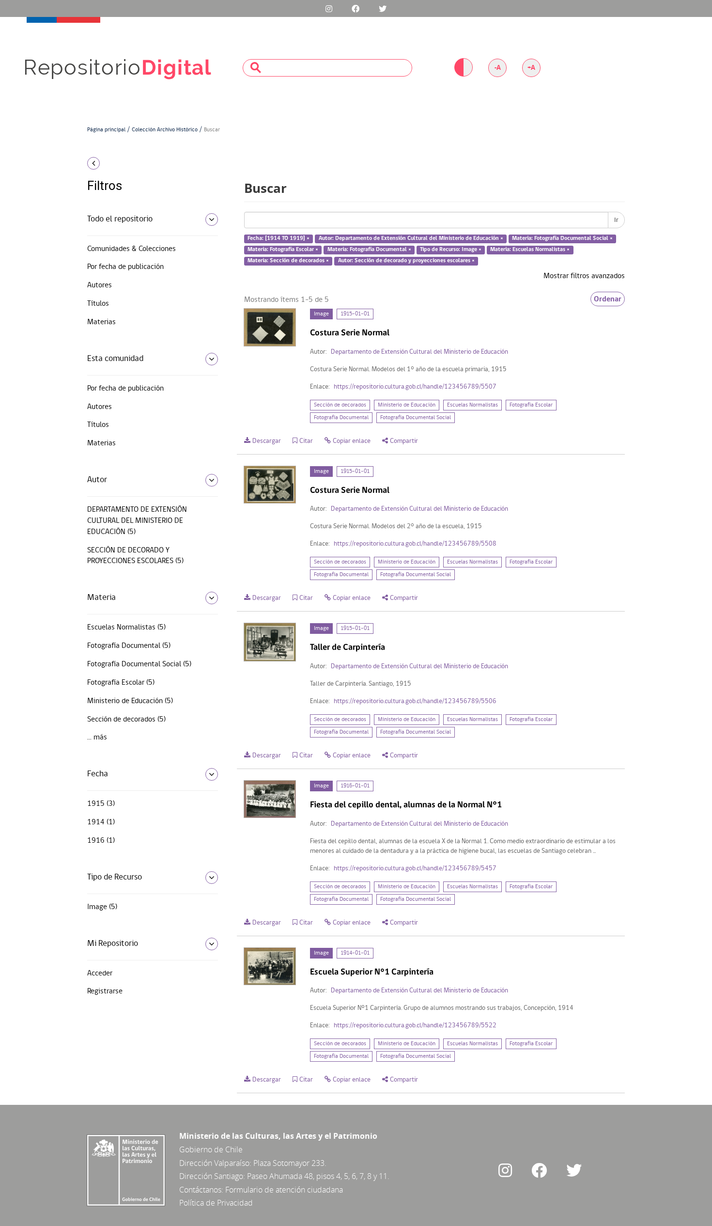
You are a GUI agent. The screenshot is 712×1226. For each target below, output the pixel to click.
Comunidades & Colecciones (131, 249)
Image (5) (102, 907)
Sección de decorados (340, 405)
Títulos (98, 304)
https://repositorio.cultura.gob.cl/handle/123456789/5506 (415, 701)
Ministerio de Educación (406, 405)
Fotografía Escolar (531, 405)
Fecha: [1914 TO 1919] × (279, 239)
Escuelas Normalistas (472, 405)
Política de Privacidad (216, 1202)
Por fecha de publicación (125, 267)
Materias (101, 322)
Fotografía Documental (341, 418)
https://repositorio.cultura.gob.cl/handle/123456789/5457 (415, 868)
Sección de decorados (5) (126, 719)
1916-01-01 (355, 786)
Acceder (99, 973)
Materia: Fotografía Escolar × (283, 249)
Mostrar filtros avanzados (584, 276)
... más (97, 737)
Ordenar (607, 299)
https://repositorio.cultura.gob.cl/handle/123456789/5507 (415, 387)
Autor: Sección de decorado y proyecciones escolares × (406, 261)
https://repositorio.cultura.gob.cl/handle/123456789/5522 (415, 1025)
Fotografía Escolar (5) (121, 683)
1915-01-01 (355, 314)
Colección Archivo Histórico (165, 130)
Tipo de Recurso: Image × (450, 249)
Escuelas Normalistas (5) (126, 627)
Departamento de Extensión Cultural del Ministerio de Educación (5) (137, 521)
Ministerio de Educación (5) (130, 701)
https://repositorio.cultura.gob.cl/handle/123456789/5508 (415, 544)
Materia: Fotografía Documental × (369, 249)
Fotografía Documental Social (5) (139, 664)
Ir (616, 220)
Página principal (106, 130)
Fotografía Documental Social (415, 418)
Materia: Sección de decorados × (288, 261)
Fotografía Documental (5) (128, 646)
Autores (99, 285)
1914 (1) (101, 822)
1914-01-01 (355, 953)
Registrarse (105, 991)
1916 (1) (101, 841)
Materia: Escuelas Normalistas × (530, 249)
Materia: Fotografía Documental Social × (562, 239)
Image (321, 314)
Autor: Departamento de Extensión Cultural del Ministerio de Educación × (411, 239)
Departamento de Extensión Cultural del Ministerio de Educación (419, 352)
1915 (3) (101, 804)
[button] (149, 163)
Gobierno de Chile (211, 1149)
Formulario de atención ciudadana (284, 1189)
